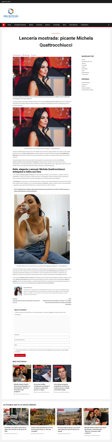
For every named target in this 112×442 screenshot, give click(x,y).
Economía (39, 25)
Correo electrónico (19, 339)
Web (15, 345)
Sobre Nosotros (86, 82)
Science (47, 25)
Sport (64, 25)
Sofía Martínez (17, 55)
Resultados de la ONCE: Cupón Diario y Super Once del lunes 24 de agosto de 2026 (16, 429)
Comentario (17, 314)
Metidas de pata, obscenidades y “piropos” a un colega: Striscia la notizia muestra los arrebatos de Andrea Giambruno (57, 301)
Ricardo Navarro (26, 394)
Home (9, 25)
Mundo (31, 25)
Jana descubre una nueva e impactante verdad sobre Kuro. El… (26, 300)
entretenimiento (56, 33)
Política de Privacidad (87, 89)
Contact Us (85, 84)
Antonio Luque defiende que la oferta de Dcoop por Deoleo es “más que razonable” (42, 429)
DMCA (83, 86)
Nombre (17, 334)
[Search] (109, 24)
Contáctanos (84, 25)
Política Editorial (86, 88)
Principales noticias (20, 25)
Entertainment (73, 25)
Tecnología (56, 25)
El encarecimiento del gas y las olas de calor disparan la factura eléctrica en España (69, 429)
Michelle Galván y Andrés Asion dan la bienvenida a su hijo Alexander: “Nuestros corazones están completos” (22, 388)
